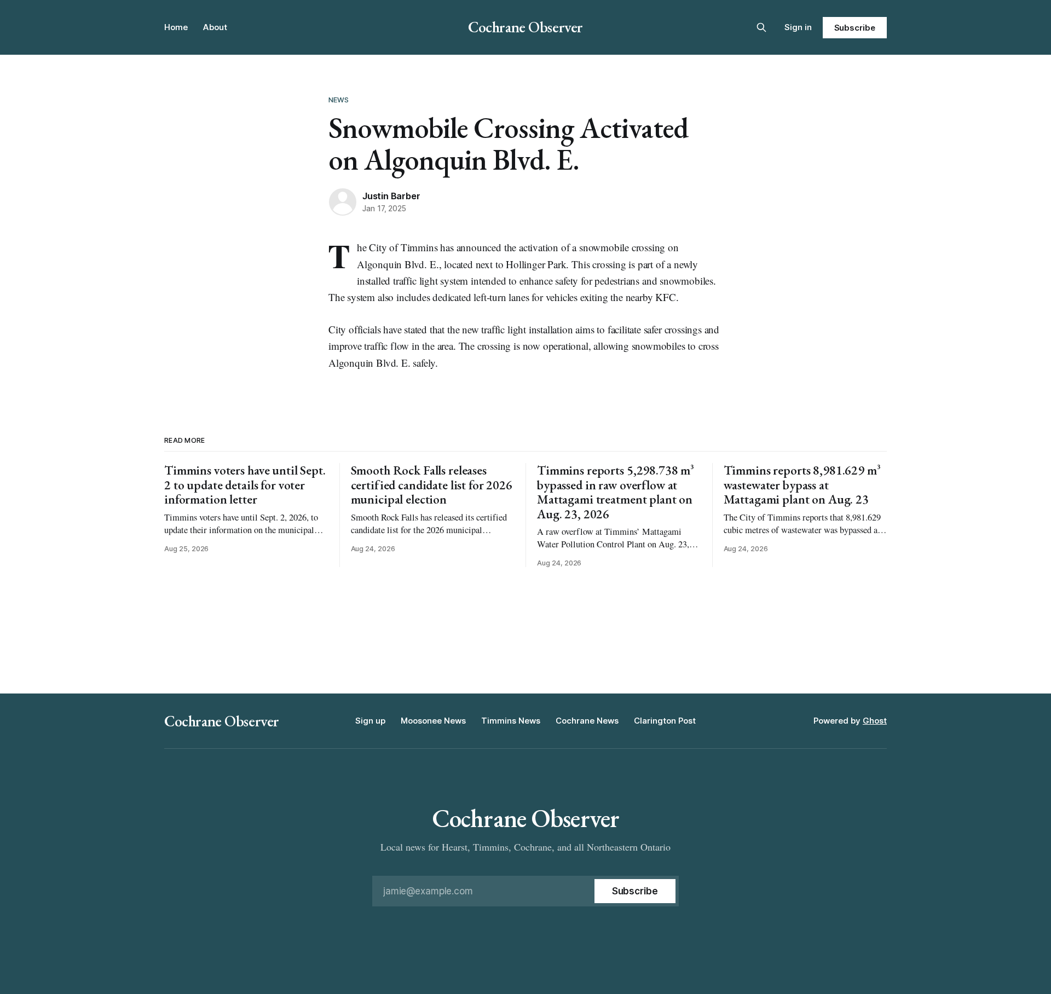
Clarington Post (665, 720)
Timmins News (510, 720)
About (215, 27)
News (338, 99)
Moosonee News (433, 720)
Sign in (798, 27)
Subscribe (854, 27)
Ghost (875, 720)
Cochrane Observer (525, 27)
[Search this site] (761, 27)
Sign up (370, 720)
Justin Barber (391, 195)
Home (176, 27)
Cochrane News (587, 720)
